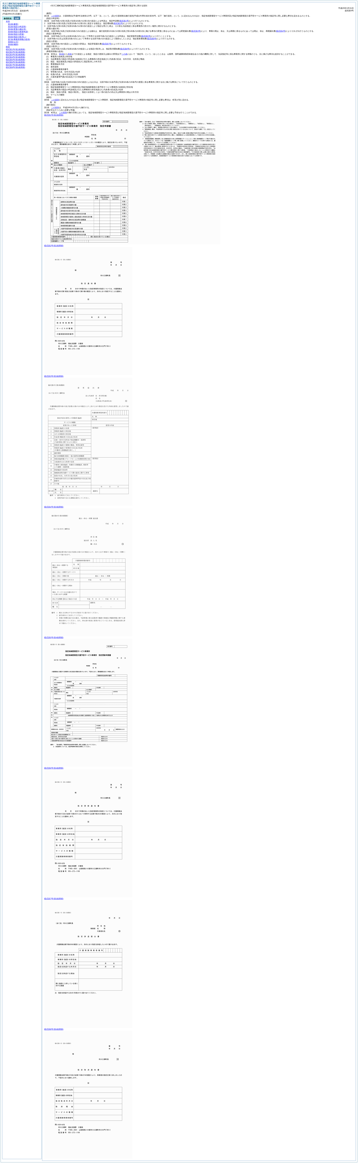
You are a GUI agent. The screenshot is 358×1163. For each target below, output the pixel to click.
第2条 (61, 54)
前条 (70, 54)
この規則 (55, 16)
